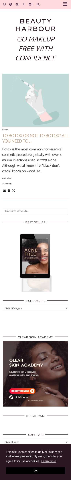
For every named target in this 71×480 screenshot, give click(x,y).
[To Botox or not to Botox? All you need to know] (35, 100)
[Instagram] (4, 4)
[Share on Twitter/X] (13, 190)
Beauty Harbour (35, 25)
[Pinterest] (10, 4)
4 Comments (6, 183)
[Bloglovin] (23, 4)
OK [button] (36, 470)
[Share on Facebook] (9, 190)
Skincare (5, 129)
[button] (66, 5)
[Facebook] (17, 4)
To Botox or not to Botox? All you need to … (35, 138)
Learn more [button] (48, 461)
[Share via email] (4, 190)
